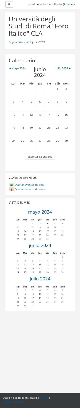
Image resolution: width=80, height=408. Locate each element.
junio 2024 (40, 245)
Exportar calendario (40, 156)
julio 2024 (40, 279)
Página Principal (19, 42)
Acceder (69, 4)
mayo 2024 (40, 212)
